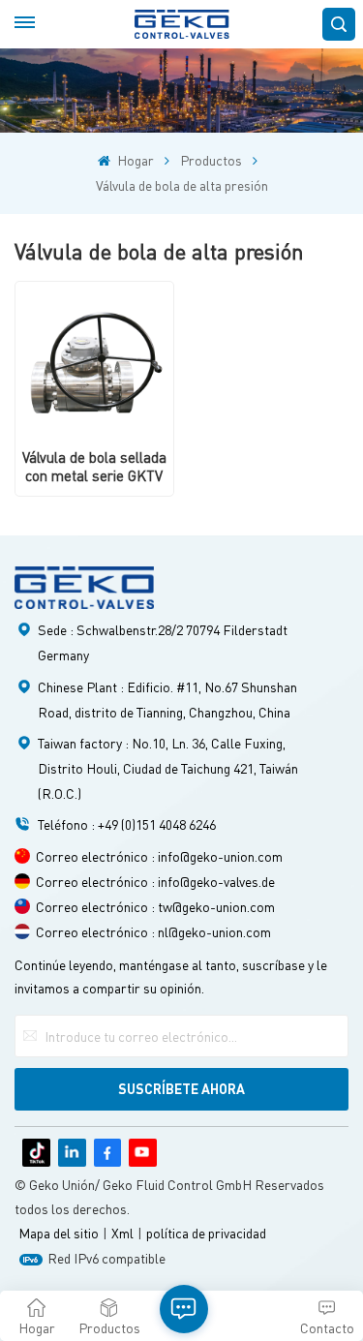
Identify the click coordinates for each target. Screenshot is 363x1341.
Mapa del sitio (58, 1232)
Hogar (133, 159)
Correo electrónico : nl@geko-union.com (153, 931)
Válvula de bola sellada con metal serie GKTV (94, 466)
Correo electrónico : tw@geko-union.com (155, 906)
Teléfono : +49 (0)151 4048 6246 (127, 824)
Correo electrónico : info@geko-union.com (159, 856)
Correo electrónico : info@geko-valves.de (155, 881)
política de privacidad (206, 1232)
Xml (122, 1232)
